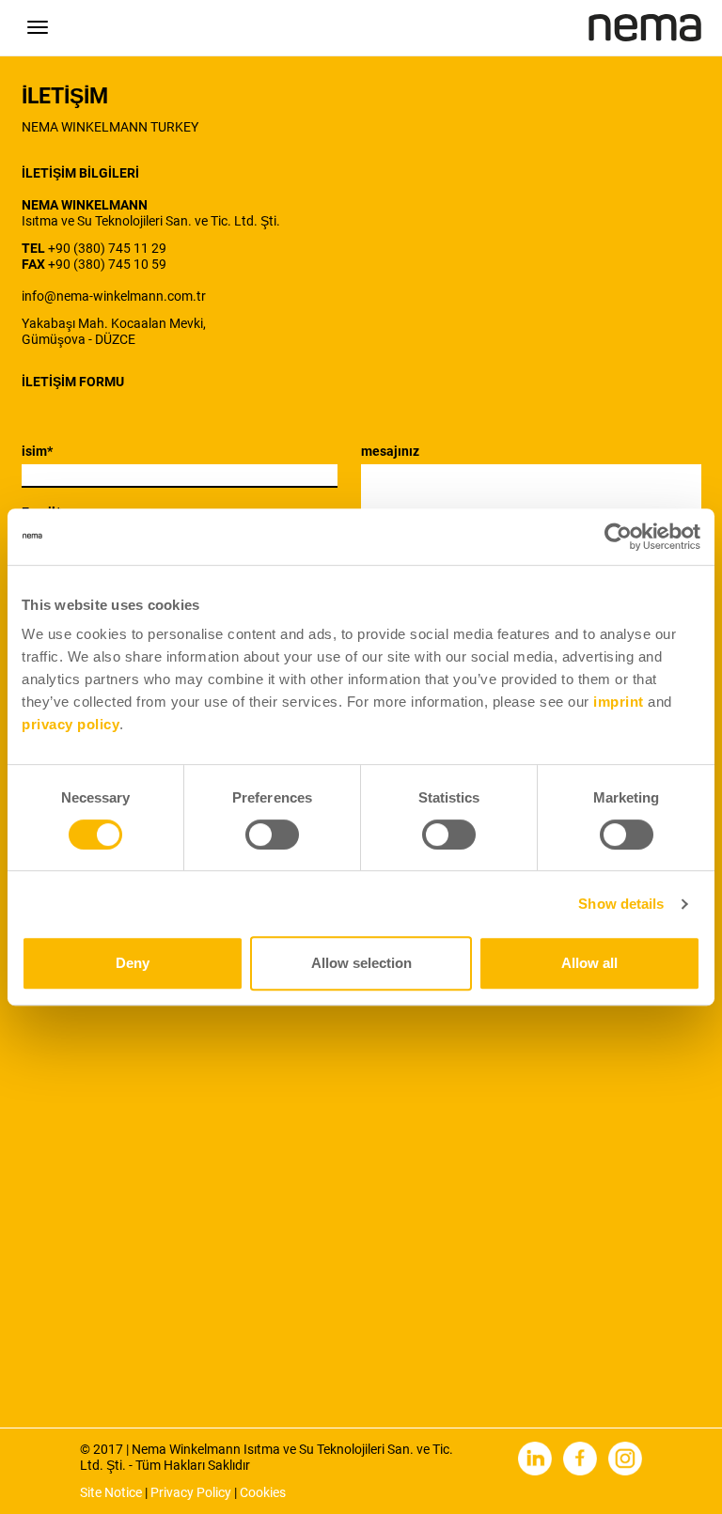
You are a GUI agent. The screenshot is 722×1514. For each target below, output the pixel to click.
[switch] (272, 834)
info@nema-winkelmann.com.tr (114, 296)
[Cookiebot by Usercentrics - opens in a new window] (618, 537)
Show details (621, 904)
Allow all (589, 963)
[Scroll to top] (674, 1466)
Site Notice (111, 1492)
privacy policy (70, 724)
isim (37, 451)
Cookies (263, 1492)
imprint (618, 702)
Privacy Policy (190, 1492)
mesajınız (390, 451)
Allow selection (361, 963)
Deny (132, 963)
